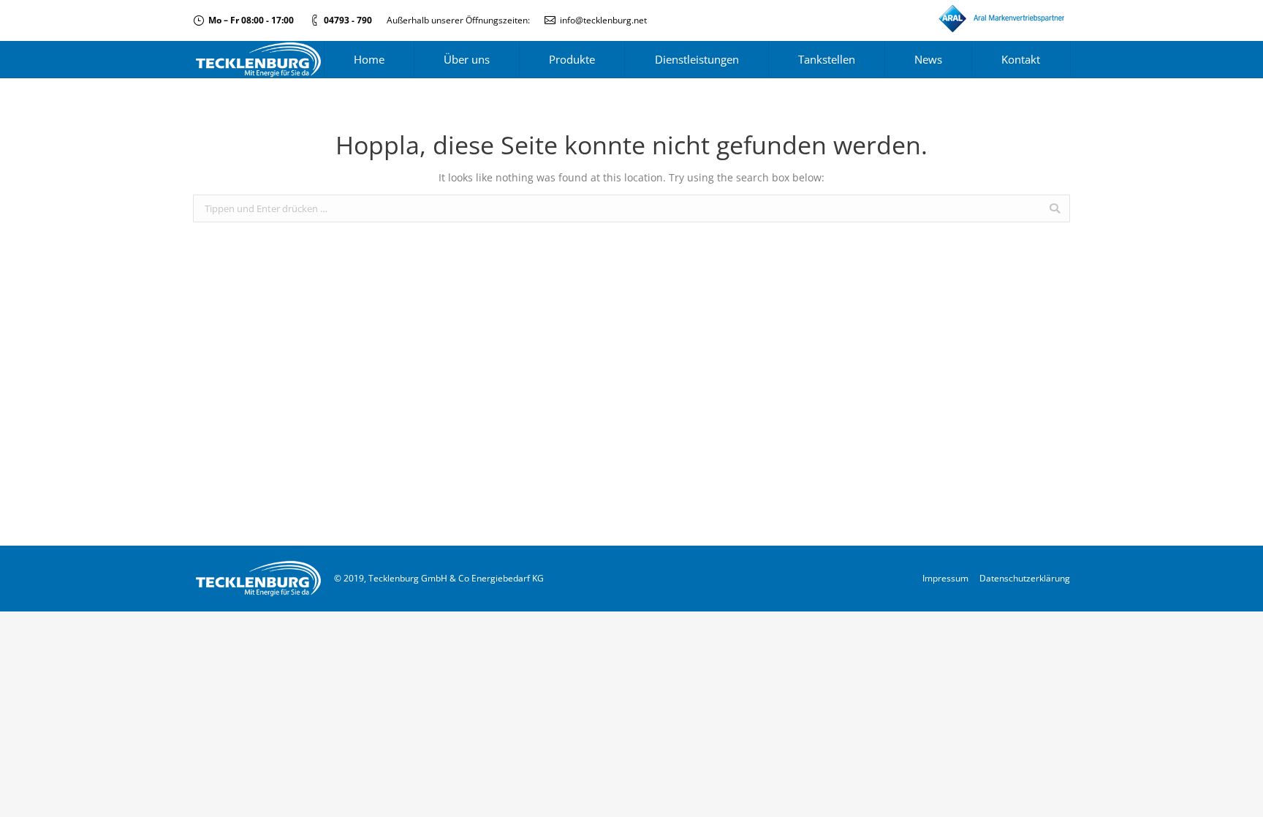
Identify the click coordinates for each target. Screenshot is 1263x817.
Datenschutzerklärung (1024, 578)
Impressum (945, 578)
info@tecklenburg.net (603, 20)
